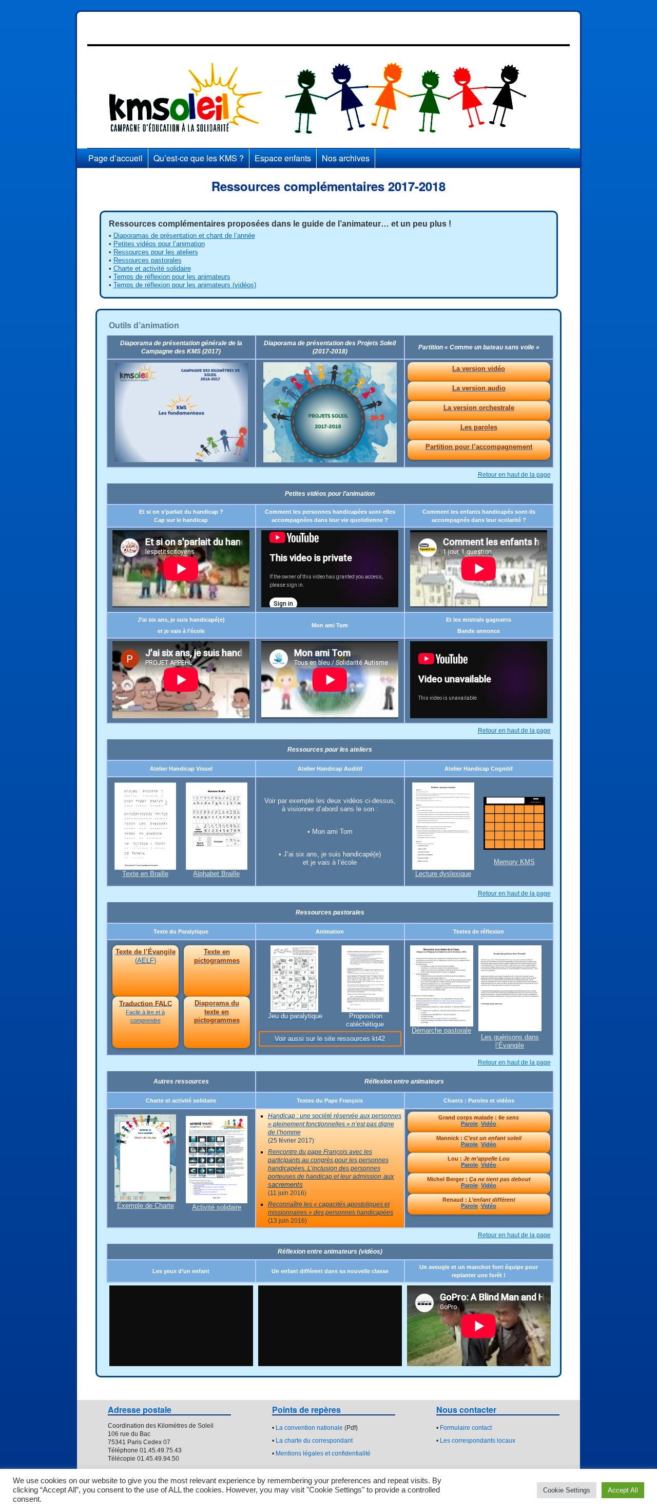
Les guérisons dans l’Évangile (510, 1041)
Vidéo (488, 1124)
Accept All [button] (623, 1490)
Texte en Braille (145, 874)
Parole (469, 1124)
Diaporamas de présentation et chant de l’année (184, 235)
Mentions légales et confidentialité (323, 1453)
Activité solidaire (216, 1207)
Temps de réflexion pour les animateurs (171, 277)
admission (366, 1176)
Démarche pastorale (441, 1030)
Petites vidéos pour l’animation (159, 244)
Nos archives (346, 158)
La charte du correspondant (314, 1440)
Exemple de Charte (145, 1205)
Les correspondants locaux (477, 1440)
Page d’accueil (115, 158)
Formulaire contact (466, 1427)
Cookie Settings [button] (566, 1490)
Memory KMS (514, 862)
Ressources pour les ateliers (155, 252)
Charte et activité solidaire (152, 268)
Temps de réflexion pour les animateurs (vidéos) (184, 285)
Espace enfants (283, 158)
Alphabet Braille (216, 874)
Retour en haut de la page (514, 474)
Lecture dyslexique (443, 874)
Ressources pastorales (147, 260)
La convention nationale (309, 1427)
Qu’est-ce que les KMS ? (198, 158)
